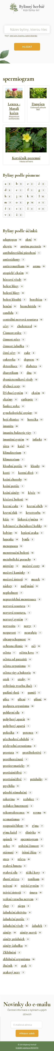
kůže (8, 519)
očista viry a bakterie (19, 672)
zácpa (23, 906)
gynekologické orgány (19, 413)
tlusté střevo (13, 879)
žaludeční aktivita (16, 912)
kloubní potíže (14, 466)
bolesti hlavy (13, 293)
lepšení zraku (31, 533)
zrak (25, 966)
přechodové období (17, 739)
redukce (30, 799)
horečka (34, 419)
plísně (40, 699)
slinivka (32, 832)
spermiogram (31, 839)
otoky (24, 679)
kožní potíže (13, 486)
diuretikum (12, 373)
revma (39, 812)
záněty (9, 932)
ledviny (10, 533)
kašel (23, 446)
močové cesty (33, 566)
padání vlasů (13, 692)
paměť (33, 692)
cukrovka (11, 359)
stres (8, 859)
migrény (10, 566)
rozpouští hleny (15, 826)
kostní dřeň (27, 473)
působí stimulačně (17, 792)
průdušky (38, 779)
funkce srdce (13, 406)
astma (38, 266)
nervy (29, 626)
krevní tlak (12, 513)
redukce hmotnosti (17, 806)
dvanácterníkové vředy (20, 379)
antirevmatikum (15, 266)
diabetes (33, 366)
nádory (9, 586)
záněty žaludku (15, 946)
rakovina (11, 799)
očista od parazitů (16, 659)
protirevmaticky (16, 766)
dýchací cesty (13, 386)
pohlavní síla (13, 712)
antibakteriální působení (21, 253)
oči (35, 646)
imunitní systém (15, 439)
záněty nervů (30, 932)
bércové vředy (14, 279)
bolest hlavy (12, 286)
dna (31, 373)
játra (8, 446)
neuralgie (32, 632)
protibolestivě (33, 752)
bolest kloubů (14, 299)
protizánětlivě (14, 779)
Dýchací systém (15, 393)
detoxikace (12, 366)
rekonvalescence (16, 812)
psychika (11, 786)
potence (30, 732)
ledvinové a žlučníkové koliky (24, 526)
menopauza (12, 546)
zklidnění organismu (18, 959)
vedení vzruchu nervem (20, 899)
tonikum (35, 879)
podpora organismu (18, 706)
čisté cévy (11, 353)
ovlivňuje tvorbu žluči (19, 686)
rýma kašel (11, 832)
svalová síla (12, 872)
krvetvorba (35, 513)
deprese (31, 359)
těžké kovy (35, 872)
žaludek (39, 926)
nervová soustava (16, 606)
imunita (10, 426)
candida (10, 313)
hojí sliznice (13, 419)
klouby (37, 466)
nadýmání (29, 586)
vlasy (8, 906)
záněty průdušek (15, 939)
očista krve (28, 652)
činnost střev (13, 339)
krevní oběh (36, 506)
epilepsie (29, 399)
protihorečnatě (15, 759)
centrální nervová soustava (22, 319)
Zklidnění (11, 952)
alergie (9, 246)
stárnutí (10, 852)
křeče (33, 493)
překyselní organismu (19, 746)
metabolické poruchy (19, 559)
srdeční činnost (30, 846)
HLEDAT (27, 46)
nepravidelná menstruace (21, 599)
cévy (7, 326)
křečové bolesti (15, 499)
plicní (23, 699)
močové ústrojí (15, 579)
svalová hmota (14, 866)
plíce (8, 699)
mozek (37, 579)
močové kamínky (16, 572)
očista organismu (16, 666)
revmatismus (13, 819)
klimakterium (14, 453)
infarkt (39, 439)
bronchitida (30, 306)
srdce (8, 846)
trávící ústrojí (14, 892)
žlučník (10, 966)
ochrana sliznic (15, 646)
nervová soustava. (16, 613)
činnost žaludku (15, 346)
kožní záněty (13, 493)
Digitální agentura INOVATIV (27, 1048)
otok (8, 679)
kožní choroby (14, 479)
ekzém (38, 393)
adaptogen (12, 239)
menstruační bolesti (18, 553)
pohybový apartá (16, 726)
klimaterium (13, 459)
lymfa (27, 539)
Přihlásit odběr (27, 1033)
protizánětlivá (14, 772)
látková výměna (30, 519)
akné (30, 239)
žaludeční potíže (15, 919)
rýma (37, 826)
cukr (29, 353)
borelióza (38, 299)
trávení (9, 886)
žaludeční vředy (15, 926)
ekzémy (9, 399)
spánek (9, 839)
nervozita (11, 626)
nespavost (11, 632)
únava (35, 892)
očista (8, 652)
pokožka (10, 732)
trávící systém (31, 886)
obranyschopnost (16, 639)
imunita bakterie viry (19, 433)
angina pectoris (32, 246)
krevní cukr (12, 506)
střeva (24, 859)
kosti (8, 473)
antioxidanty (13, 259)
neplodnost (12, 593)
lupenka (10, 539)
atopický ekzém (15, 273)
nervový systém (14, 619)
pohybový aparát (16, 719)
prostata (10, 752)
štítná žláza (31, 852)
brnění (9, 306)
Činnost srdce (14, 333)
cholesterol (26, 326)
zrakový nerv (13, 972)
